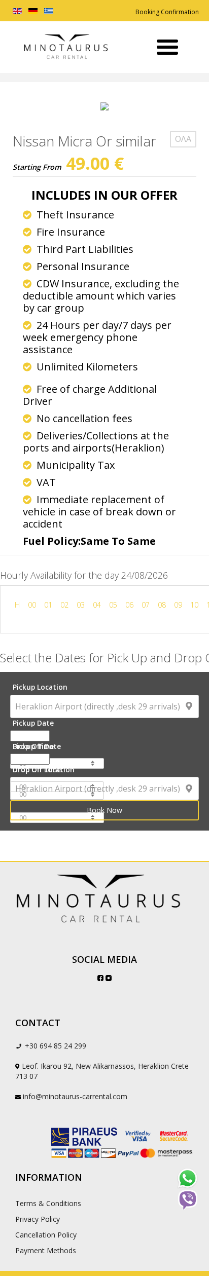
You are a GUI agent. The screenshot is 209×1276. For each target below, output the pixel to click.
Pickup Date (33, 723)
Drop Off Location (44, 769)
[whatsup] (187, 1178)
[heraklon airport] (104, 899)
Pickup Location (40, 687)
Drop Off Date (37, 746)
